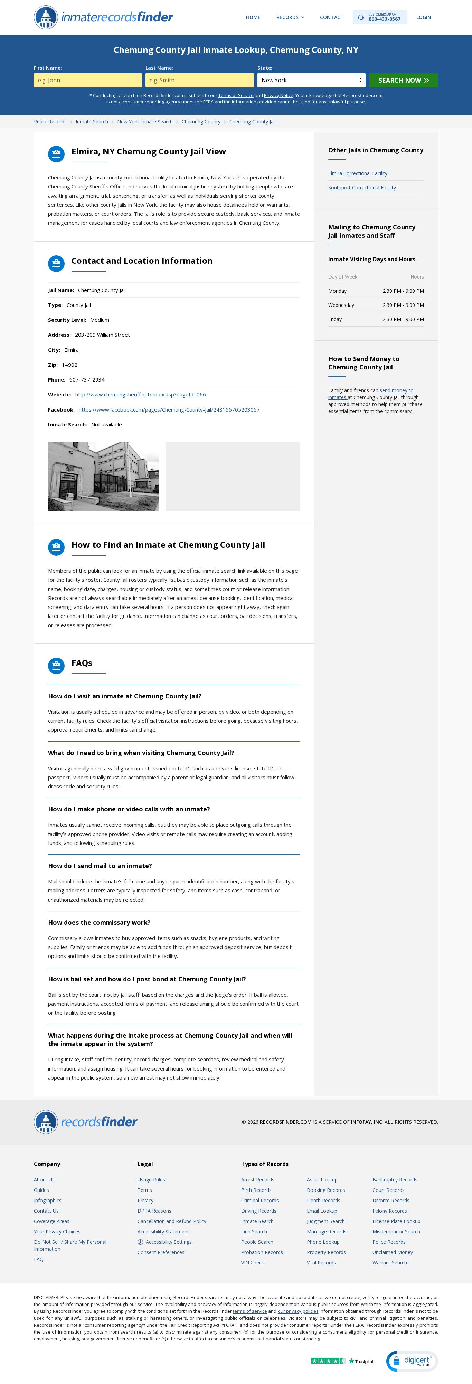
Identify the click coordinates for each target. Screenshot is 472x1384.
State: (264, 68)
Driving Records (258, 1210)
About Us (44, 1179)
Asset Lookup (322, 1179)
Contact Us (46, 1210)
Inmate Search (257, 1221)
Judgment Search (326, 1221)
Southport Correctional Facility (362, 187)
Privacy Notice (278, 95)
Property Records (326, 1252)
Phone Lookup (323, 1242)
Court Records (388, 1190)
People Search (257, 1242)
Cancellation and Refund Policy (172, 1221)
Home (253, 17)
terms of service (250, 1311)
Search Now (400, 80)
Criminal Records (260, 1200)
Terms (145, 1190)
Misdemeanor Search (396, 1231)
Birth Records (256, 1190)
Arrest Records (257, 1179)
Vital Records (321, 1262)
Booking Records (326, 1190)
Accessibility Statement (163, 1231)
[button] (412, 1361)
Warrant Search (389, 1262)
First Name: (48, 68)
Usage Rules (151, 1179)
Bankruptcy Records (394, 1179)
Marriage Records (327, 1231)
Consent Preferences (161, 1252)
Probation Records (262, 1252)
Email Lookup (322, 1210)
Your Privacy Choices (57, 1231)
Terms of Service (236, 95)
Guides (41, 1190)
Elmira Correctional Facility (357, 173)
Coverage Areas (51, 1221)
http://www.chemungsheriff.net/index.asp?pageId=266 (140, 394)
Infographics (48, 1200)
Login (423, 17)
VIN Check (252, 1262)
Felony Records (389, 1210)
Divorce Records (390, 1200)
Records (287, 17)
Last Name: (159, 68)
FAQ (39, 1259)
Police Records (389, 1242)
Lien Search (254, 1231)
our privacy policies (298, 1311)
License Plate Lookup (396, 1221)
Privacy (145, 1200)
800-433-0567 (384, 17)
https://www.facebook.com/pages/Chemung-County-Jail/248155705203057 (169, 409)
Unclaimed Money (392, 1252)
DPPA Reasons (154, 1210)
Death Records (323, 1200)
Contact (332, 17)
